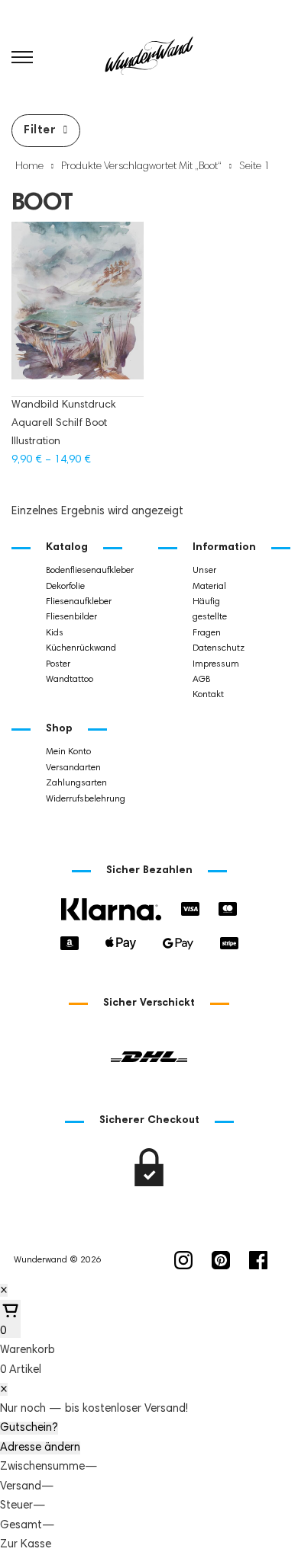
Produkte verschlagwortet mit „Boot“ (141, 167)
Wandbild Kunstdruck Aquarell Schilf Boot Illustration (63, 423)
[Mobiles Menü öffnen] (22, 57)
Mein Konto (68, 752)
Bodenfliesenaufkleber (90, 570)
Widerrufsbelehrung (85, 799)
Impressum (216, 664)
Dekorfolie (65, 586)
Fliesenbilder (71, 617)
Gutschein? (29, 1428)
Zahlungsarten (76, 783)
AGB (201, 679)
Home (29, 167)
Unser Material (209, 578)
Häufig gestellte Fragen (210, 617)
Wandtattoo (69, 679)
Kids (54, 633)
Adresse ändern (40, 1448)
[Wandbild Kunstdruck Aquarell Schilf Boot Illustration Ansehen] (77, 308)
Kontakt (208, 694)
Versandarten (73, 768)
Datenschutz (219, 648)
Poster (58, 664)
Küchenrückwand (81, 648)
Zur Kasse (25, 1544)
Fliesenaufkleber (79, 601)
